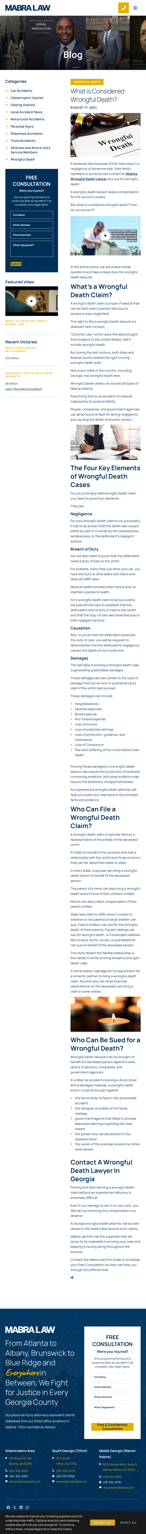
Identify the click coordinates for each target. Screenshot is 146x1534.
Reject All (128, 1522)
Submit (16, 264)
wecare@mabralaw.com (24, 1481)
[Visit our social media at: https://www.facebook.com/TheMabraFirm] (8, 1508)
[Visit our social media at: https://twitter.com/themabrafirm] (15, 1508)
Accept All (102, 1522)
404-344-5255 (18, 1471)
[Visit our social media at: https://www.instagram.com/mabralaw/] (27, 1508)
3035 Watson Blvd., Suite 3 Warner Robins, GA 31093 (120, 1467)
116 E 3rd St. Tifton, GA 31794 (66, 1461)
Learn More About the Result (23, 389)
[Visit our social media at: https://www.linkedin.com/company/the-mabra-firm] (21, 1508)
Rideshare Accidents (27, 133)
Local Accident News (27, 112)
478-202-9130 (112, 1477)
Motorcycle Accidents (28, 119)
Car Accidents (21, 90)
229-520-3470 (65, 1471)
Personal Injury (22, 126)
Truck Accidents (23, 140)
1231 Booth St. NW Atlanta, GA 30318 (20, 1461)
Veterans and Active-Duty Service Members (30, 150)
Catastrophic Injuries (27, 98)
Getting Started (23, 105)
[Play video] (106, 236)
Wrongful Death (23, 159)
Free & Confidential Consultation (112, 1427)
